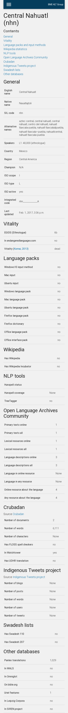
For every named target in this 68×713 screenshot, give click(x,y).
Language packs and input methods (24, 45)
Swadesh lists (11, 70)
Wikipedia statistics (15, 49)
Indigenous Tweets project (19, 66)
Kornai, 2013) (21, 248)
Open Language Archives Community (25, 57)
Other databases (13, 74)
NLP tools (9, 53)
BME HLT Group (55, 4)
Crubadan (9, 61)
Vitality (7, 40)
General (8, 36)
